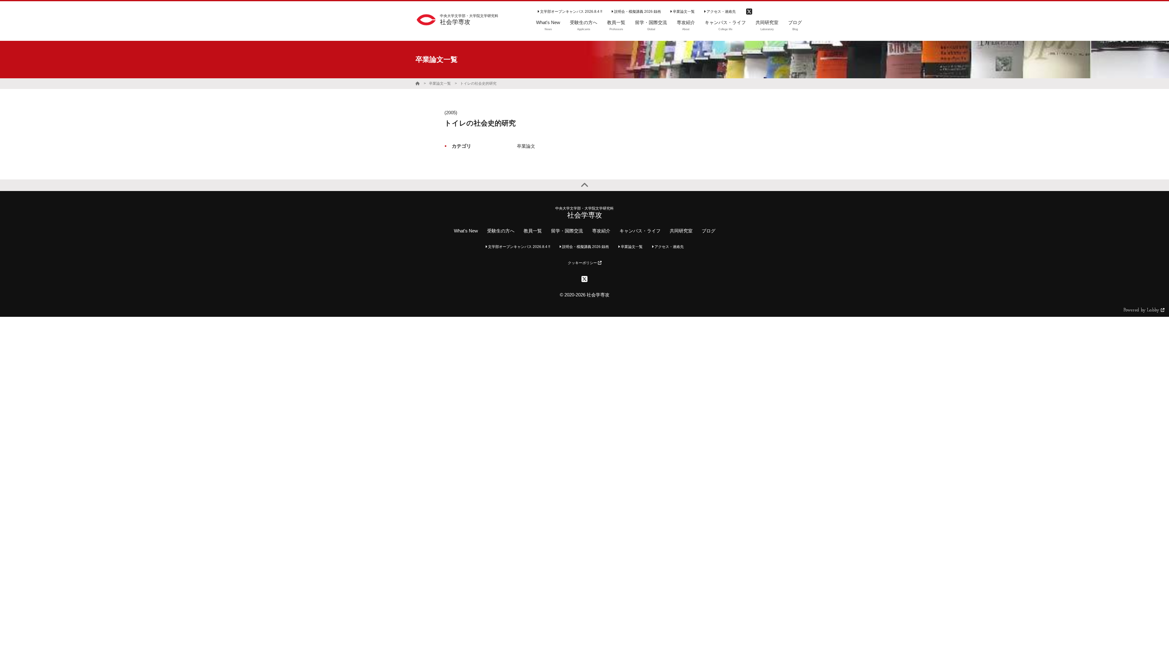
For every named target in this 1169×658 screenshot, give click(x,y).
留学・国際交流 (567, 230)
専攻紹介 (601, 230)
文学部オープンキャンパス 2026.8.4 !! (570, 11)
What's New (466, 230)
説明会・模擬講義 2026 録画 (637, 11)
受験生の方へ (500, 230)
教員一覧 (533, 230)
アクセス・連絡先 (721, 11)
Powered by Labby (1142, 310)
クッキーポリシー (583, 263)
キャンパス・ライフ (640, 230)
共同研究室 (681, 230)
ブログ (708, 230)
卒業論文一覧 (683, 11)
